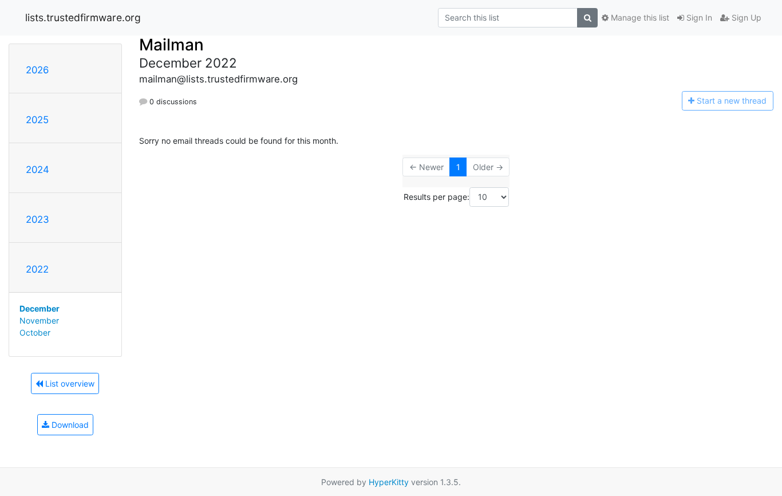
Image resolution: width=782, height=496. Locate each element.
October (34, 332)
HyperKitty (389, 482)
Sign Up (745, 17)
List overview (68, 383)
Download (69, 425)
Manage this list (639, 17)
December (39, 308)
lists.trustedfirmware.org (83, 17)
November (39, 320)
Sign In (698, 17)
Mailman (171, 44)
